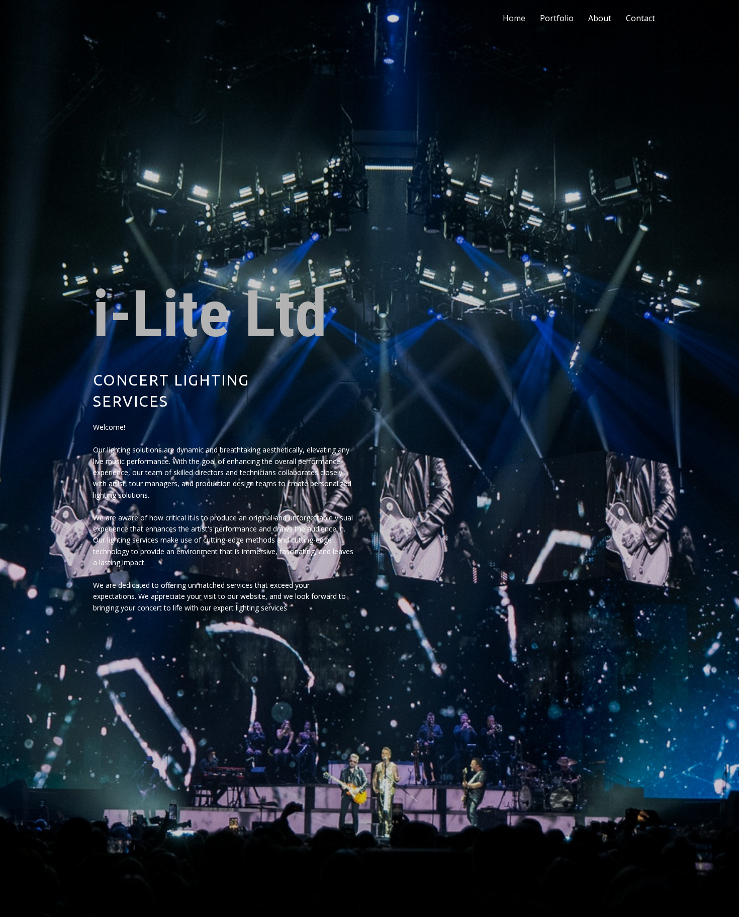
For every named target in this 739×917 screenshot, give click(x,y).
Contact (640, 18)
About (599, 18)
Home (514, 18)
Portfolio (557, 18)
